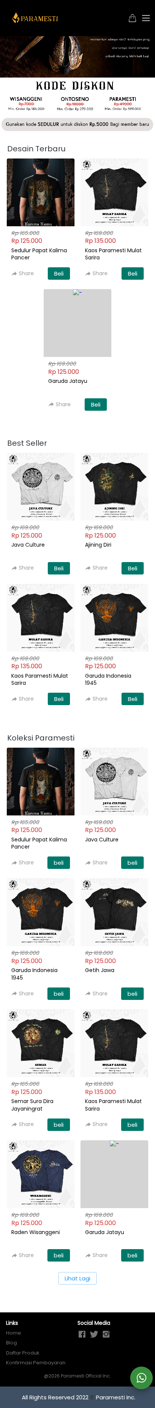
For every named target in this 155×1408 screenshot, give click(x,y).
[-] (82, 1334)
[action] (141, 1378)
